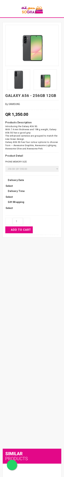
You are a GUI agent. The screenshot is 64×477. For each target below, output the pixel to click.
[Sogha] (32, 10)
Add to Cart (21, 229)
